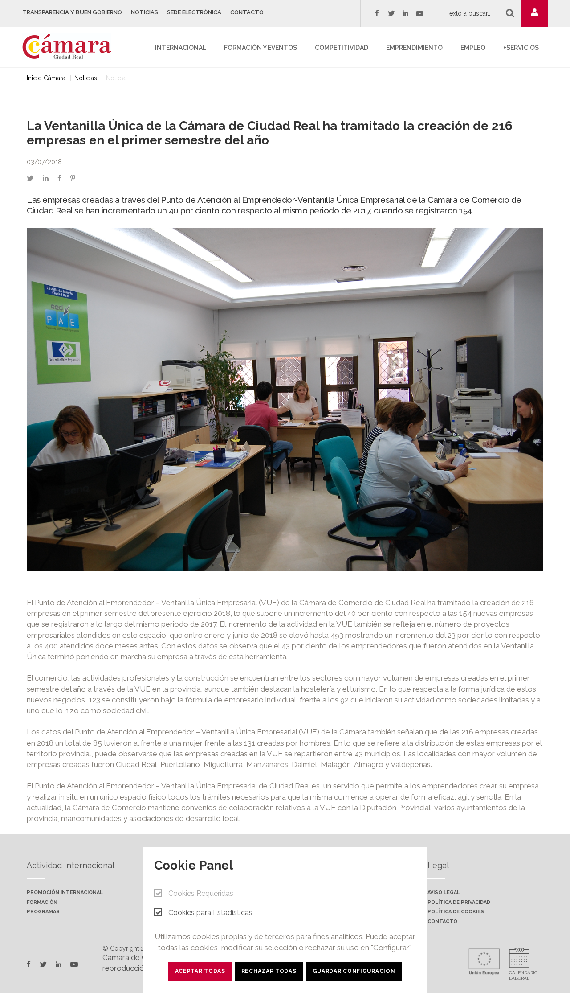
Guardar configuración (354, 971)
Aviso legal (444, 892)
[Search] (510, 13)
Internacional (180, 47)
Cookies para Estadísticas (210, 912)
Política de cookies (456, 912)
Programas (43, 912)
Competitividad (341, 47)
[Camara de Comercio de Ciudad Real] (71, 45)
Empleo (472, 47)
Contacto (247, 12)
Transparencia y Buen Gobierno (72, 12)
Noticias (144, 12)
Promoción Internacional (65, 892)
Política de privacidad (459, 902)
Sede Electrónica (194, 12)
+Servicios (521, 47)
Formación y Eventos (260, 47)
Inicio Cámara (46, 78)
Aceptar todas (200, 971)
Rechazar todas (269, 971)
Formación (42, 902)
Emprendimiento (414, 47)
